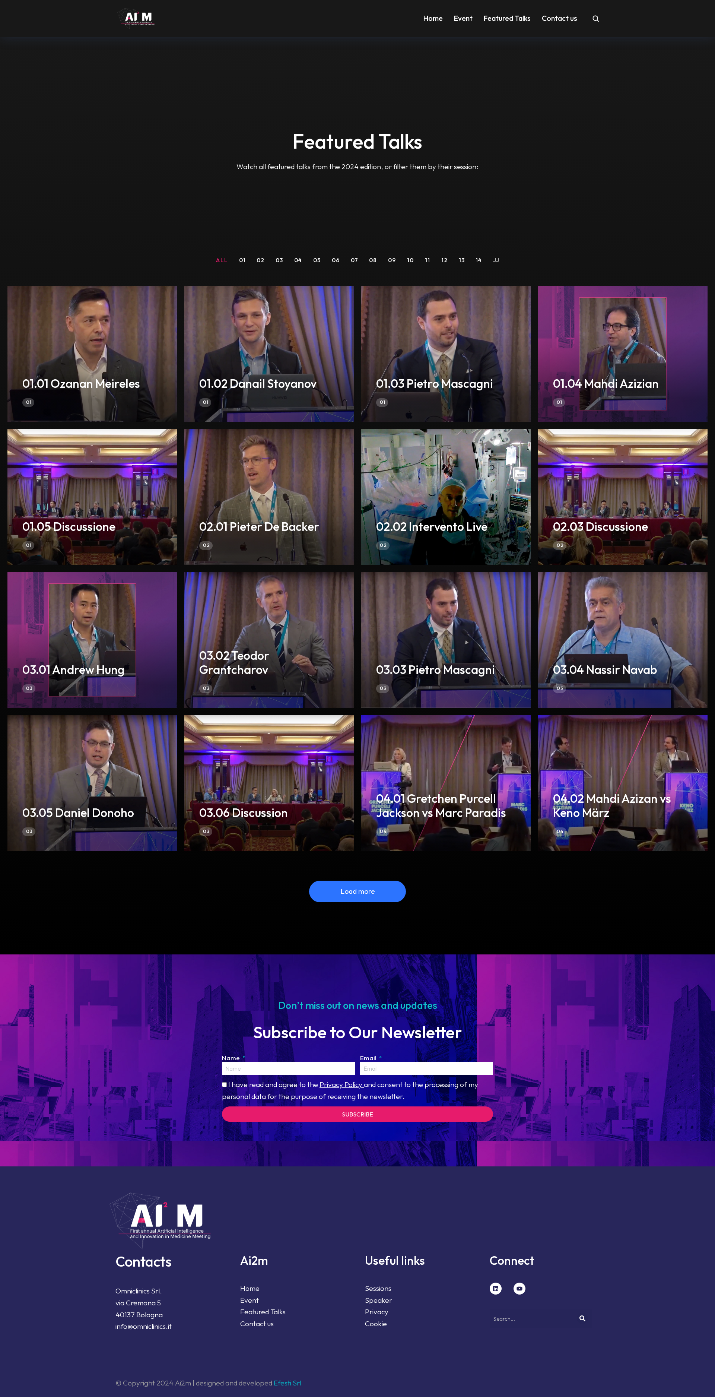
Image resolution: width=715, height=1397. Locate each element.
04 (298, 260)
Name (231, 1058)
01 (242, 260)
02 (260, 260)
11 (427, 260)
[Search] (582, 1318)
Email (369, 1058)
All (222, 260)
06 (336, 260)
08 (373, 260)
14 (479, 260)
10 (410, 260)
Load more (357, 891)
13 (462, 260)
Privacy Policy (342, 1084)
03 (279, 260)
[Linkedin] (496, 1289)
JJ (496, 260)
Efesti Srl (287, 1382)
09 (392, 260)
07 (354, 260)
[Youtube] (519, 1289)
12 (444, 260)
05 (317, 260)
